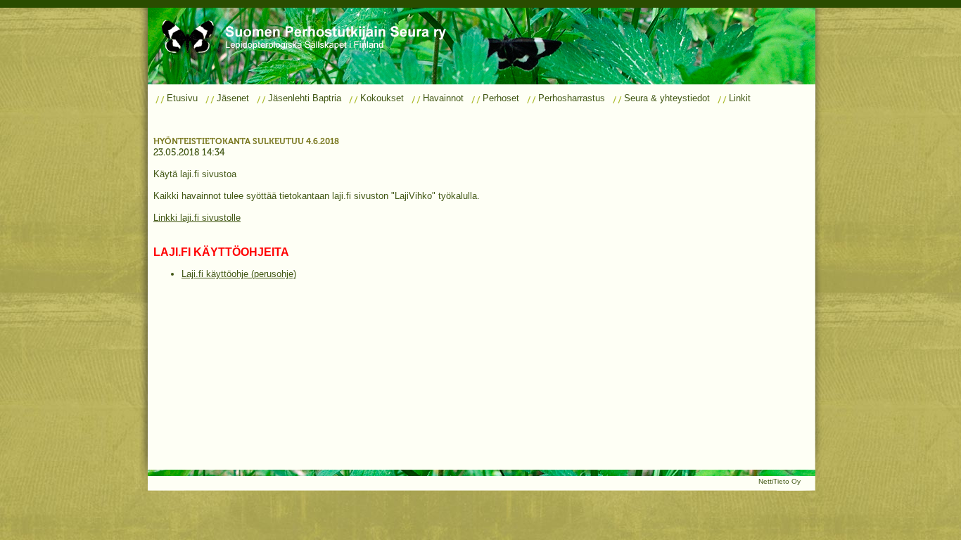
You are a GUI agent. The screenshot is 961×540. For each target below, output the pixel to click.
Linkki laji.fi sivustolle (197, 217)
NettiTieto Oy (779, 481)
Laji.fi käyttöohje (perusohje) (239, 274)
